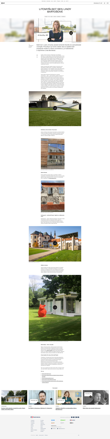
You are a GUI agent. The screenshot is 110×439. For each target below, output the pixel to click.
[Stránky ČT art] (62, 423)
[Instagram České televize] (71, 417)
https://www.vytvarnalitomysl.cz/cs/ (49, 379)
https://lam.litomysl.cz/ (46, 373)
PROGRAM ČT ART (98, 3)
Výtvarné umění (4, 406)
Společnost (58, 16)
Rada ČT (42, 425)
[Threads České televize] (78, 417)
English (37, 435)
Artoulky (46, 16)
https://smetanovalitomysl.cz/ (48, 378)
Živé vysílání (32, 421)
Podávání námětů (43, 428)
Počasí (32, 427)
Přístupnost (46, 435)
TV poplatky (32, 423)
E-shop (32, 428)
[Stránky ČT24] (53, 420)
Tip (29, 44)
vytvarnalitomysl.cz (52, 178)
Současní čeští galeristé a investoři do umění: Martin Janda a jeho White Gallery (13, 408)
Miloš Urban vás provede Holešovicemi (91, 408)
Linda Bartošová (31, 45)
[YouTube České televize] (75, 417)
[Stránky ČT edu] (74, 422)
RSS (78, 435)
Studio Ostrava (43, 424)
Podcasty (32, 425)
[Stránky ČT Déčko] (52, 423)
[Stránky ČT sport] (63, 420)
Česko (51, 16)
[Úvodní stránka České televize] (35, 417)
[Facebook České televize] (73, 417)
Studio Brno (42, 423)
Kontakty (42, 431)
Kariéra (42, 427)
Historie (55, 16)
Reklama (42, 421)
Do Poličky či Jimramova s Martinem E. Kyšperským (40, 408)
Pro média (42, 420)
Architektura (63, 16)
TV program (32, 420)
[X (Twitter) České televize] (76, 417)
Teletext (32, 424)
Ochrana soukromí (41, 435)
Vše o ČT (32, 431)
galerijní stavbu (49, 350)
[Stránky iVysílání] (74, 420)
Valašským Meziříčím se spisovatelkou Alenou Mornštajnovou (66, 408)
